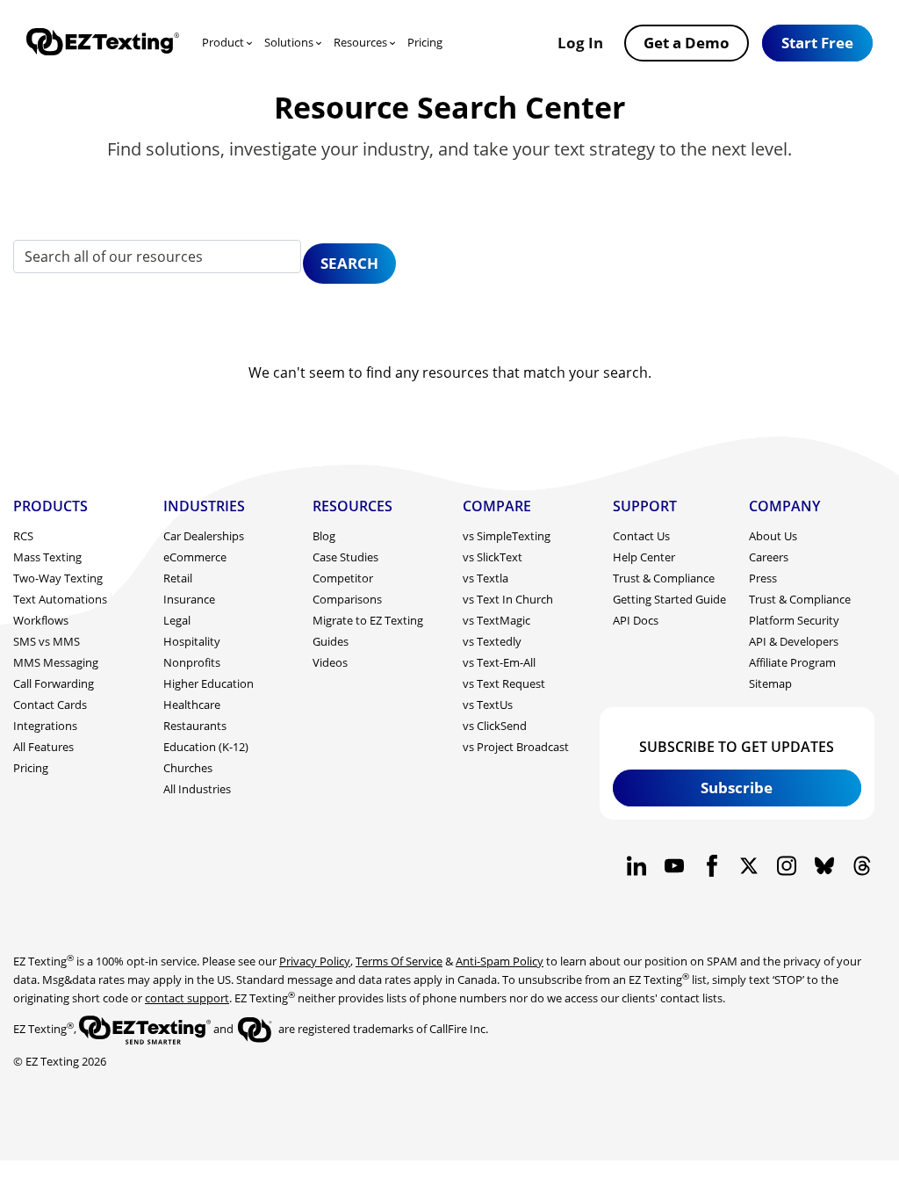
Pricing (424, 42)
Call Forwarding (53, 683)
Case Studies (345, 557)
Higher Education (208, 683)
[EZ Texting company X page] (749, 865)
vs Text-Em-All (499, 662)
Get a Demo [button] (687, 42)
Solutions (288, 42)
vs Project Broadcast (516, 747)
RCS (23, 536)
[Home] (102, 43)
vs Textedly (492, 641)
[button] (817, 43)
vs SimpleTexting (506, 536)
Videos (330, 662)
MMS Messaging (55, 662)
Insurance (189, 599)
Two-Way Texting (58, 578)
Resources (360, 42)
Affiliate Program (792, 662)
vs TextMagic (496, 620)
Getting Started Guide (669, 599)
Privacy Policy (314, 961)
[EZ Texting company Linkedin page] (637, 865)
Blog (324, 536)
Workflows (40, 620)
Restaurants (195, 726)
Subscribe (737, 787)
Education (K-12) (205, 747)
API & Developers (793, 641)
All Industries (197, 789)
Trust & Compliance (664, 578)
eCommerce (195, 557)
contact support (187, 998)
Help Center (644, 557)
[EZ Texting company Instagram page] (787, 865)
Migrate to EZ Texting (368, 620)
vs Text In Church (508, 599)
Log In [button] (580, 42)
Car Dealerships (203, 536)
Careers (768, 557)
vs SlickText (492, 557)
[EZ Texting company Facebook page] (711, 865)
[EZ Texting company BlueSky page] (824, 865)
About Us (773, 536)
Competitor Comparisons (347, 588)
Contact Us (641, 536)
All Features (43, 747)
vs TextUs (488, 704)
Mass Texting (47, 557)
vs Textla (485, 578)
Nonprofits (191, 662)
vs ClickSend (495, 726)
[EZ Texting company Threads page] (861, 865)
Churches (187, 768)
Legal (177, 620)
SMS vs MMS (46, 641)
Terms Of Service (399, 961)
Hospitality (191, 641)
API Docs (635, 620)
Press (763, 578)
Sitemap (770, 683)
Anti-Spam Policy (499, 961)
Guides (331, 641)
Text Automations (60, 599)
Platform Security (794, 620)
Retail (177, 578)
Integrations (45, 726)
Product (223, 42)
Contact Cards (50, 704)
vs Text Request (504, 683)
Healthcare (191, 704)
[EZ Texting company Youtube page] (673, 865)
